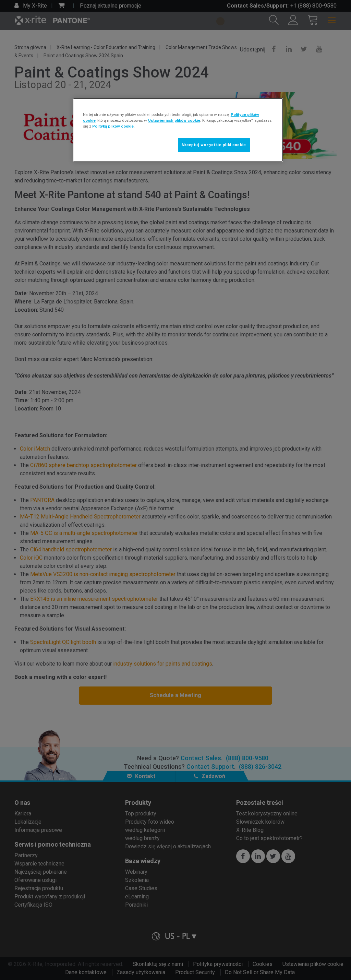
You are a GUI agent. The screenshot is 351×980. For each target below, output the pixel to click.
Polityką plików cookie (113, 126)
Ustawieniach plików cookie (174, 120)
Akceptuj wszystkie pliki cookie (214, 144)
